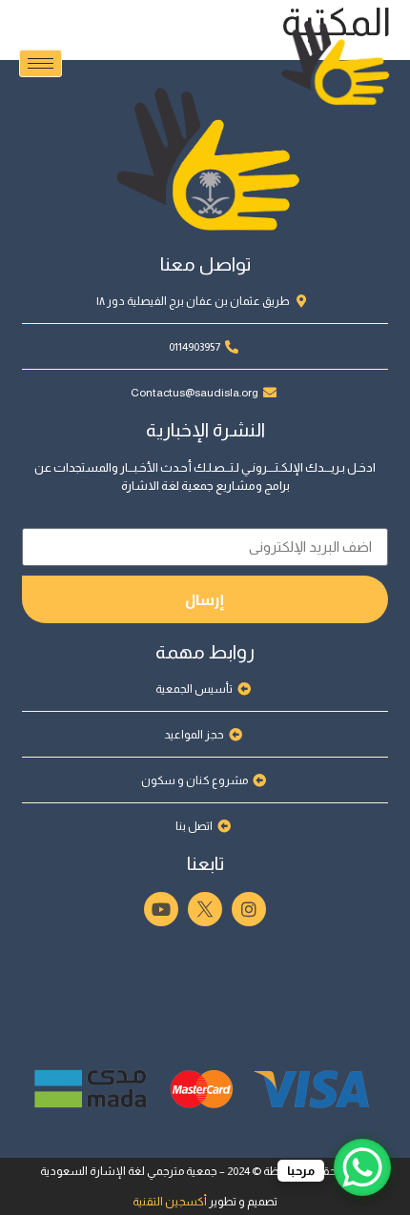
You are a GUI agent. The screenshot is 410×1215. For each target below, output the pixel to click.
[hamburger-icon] (40, 63)
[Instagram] (249, 909)
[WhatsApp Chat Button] (362, 1167)
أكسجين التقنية (170, 1201)
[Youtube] (161, 909)
